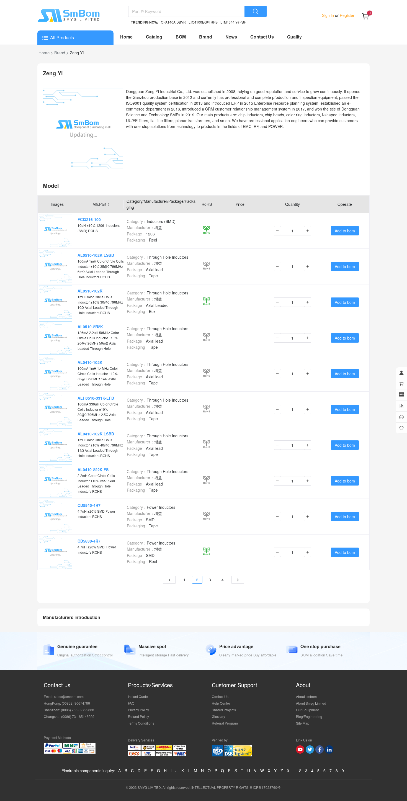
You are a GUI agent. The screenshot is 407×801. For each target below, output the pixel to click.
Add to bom (345, 230)
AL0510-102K (90, 291)
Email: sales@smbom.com (64, 696)
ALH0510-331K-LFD (96, 398)
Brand (205, 37)
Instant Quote (138, 696)
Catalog (154, 37)
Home (126, 37)
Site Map (302, 723)
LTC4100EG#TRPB (203, 22)
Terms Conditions (141, 723)
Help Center (221, 703)
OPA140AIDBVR (173, 22)
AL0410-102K (90, 362)
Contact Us (262, 37)
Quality (294, 37)
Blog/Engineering (309, 716)
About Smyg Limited (311, 703)
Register (346, 15)
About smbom (306, 696)
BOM (181, 37)
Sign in (328, 15)
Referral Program (225, 723)
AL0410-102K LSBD (96, 434)
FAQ (131, 703)
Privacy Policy (138, 709)
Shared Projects (224, 709)
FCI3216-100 (89, 219)
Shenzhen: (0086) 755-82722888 (69, 709)
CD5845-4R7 (89, 505)
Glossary (218, 716)
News (231, 37)
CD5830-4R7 (89, 541)
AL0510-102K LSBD (96, 255)
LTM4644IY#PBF (233, 22)
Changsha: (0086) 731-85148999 (69, 716)
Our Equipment (307, 709)
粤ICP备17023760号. (265, 787)
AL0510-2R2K (90, 326)
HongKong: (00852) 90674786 (67, 703)
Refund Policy (138, 716)
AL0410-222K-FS (93, 469)
